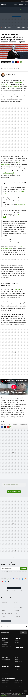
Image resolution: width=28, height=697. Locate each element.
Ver (15, 491)
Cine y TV (9, 424)
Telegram (22, 578)
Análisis (16, 602)
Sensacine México (18, 682)
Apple (3, 610)
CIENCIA (21, 4)
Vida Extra (16, 642)
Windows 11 (17, 616)
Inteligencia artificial (7, 613)
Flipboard (18, 62)
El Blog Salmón (17, 669)
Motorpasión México (19, 686)
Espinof (16, 652)
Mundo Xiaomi (5, 648)
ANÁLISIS (3, 4)
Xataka (3, 640)
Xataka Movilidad (18, 607)
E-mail (21, 62)
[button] (10, 75)
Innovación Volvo (16, 14)
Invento (9, 27)
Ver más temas (6, 621)
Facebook (13, 62)
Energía (3, 607)
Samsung (16, 610)
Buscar (26, 626)
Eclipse (18, 27)
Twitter (16, 62)
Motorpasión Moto (18, 661)
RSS (25, 578)
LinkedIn (6, 581)
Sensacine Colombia (19, 684)
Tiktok (8, 581)
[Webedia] (24, 1)
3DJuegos (16, 640)
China (4, 27)
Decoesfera (4, 671)
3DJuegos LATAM (18, 680)
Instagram (19, 578)
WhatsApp (7, 578)
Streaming (4, 602)
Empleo (3, 616)
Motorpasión (17, 659)
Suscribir (23, 568)
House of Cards (23, 424)
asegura (17, 289)
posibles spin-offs (8, 173)
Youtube (16, 578)
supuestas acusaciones (13, 86)
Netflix (15, 424)
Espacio (4, 605)
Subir (22, 632)
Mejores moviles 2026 (17, 557)
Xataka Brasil (5, 682)
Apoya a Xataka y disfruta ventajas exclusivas (14, 590)
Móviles (16, 605)
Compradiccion (5, 673)
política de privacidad (22, 571)
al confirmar (9, 93)
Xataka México (5, 680)
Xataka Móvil (5, 642)
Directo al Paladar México (6, 687)
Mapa (23, 27)
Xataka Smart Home (6, 646)
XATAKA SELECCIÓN (12, 4)
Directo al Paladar (6, 659)
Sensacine (16, 650)
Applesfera (4, 644)
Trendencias (4, 669)
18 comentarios (7, 62)
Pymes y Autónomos (19, 671)
